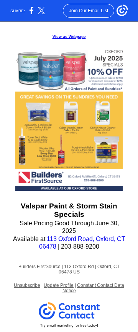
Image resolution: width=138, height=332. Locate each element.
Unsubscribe (27, 285)
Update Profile (59, 285)
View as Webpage (69, 36)
